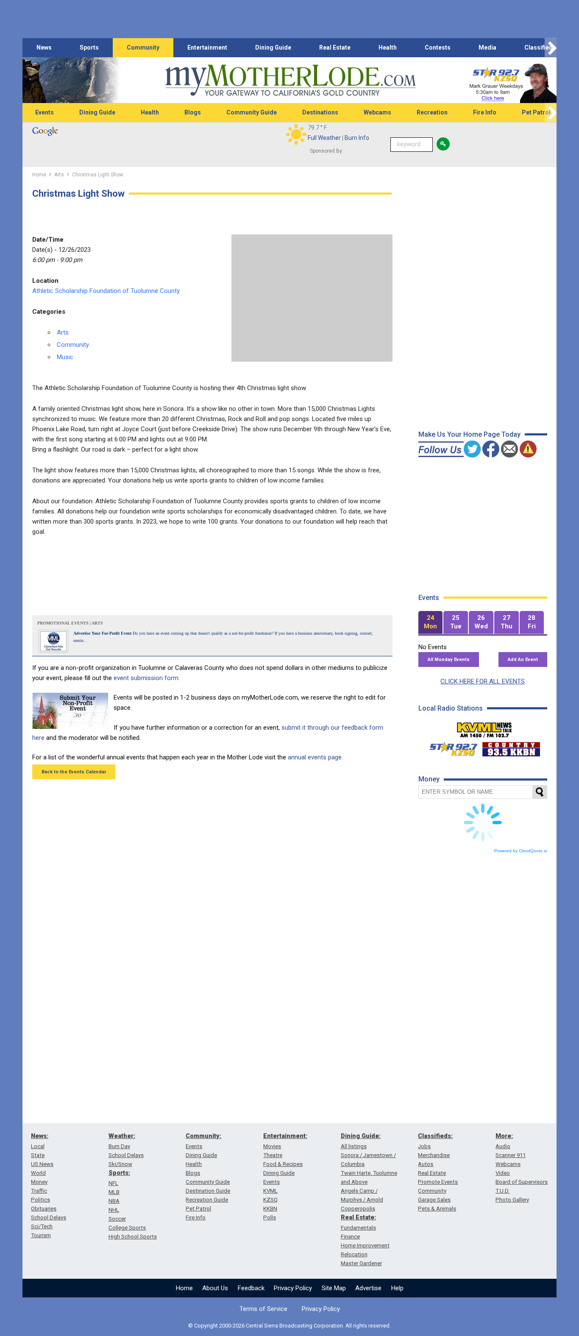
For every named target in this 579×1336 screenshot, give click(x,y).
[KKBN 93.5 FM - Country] (511, 747)
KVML (270, 1191)
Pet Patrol (536, 112)
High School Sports (133, 1236)
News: (39, 1136)
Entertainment (207, 47)
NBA (114, 1201)
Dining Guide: (361, 1136)
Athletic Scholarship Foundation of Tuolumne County (106, 291)
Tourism (41, 1235)
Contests (438, 47)
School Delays (48, 1217)
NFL (113, 1183)
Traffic (39, 1191)
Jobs (424, 1146)
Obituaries (43, 1208)
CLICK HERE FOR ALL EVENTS (482, 681)
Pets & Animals (437, 1208)
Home (184, 1288)
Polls (269, 1217)
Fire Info (484, 112)
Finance (350, 1236)
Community (143, 47)
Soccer (117, 1219)
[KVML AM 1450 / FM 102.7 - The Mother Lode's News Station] (484, 727)
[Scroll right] (551, 47)
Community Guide (251, 112)
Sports (89, 47)
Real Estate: (358, 1217)
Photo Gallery (512, 1200)
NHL (114, 1210)
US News (42, 1164)
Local (38, 1146)
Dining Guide (273, 47)
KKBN (270, 1208)
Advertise (368, 1288)
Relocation (354, 1254)
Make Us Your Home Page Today (469, 434)
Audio (502, 1146)
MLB (114, 1192)
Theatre (272, 1155)
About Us (215, 1288)
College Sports (127, 1227)
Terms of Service (263, 1309)
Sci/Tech (42, 1226)
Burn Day (119, 1146)
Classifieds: (435, 1136)
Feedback (251, 1288)
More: (504, 1136)
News (44, 47)
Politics (40, 1200)
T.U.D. (502, 1191)
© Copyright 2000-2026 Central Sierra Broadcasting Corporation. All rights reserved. (289, 1325)
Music (65, 357)
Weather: (122, 1136)
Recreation (432, 112)
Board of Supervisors (521, 1182)
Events (44, 112)
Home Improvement (365, 1245)
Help (397, 1288)
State (38, 1155)
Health (388, 47)
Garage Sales (434, 1200)
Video (502, 1173)
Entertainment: (285, 1136)
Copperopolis (358, 1208)
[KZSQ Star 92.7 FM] (450, 747)
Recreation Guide (207, 1200)
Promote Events (438, 1182)
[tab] (430, 622)
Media (487, 47)
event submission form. (147, 678)
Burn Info (357, 137)
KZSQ (270, 1200)
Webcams (377, 112)
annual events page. (315, 757)
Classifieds (540, 47)
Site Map (334, 1288)
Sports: (119, 1173)
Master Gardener (361, 1263)
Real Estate (335, 47)
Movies (272, 1146)
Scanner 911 (510, 1155)
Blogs (192, 112)
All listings (354, 1146)
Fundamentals (358, 1227)
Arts (63, 332)
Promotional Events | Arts (70, 623)
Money (39, 1182)
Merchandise (434, 1155)
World (38, 1173)
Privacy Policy (293, 1288)
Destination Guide (208, 1191)
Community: (203, 1136)
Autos (425, 1164)
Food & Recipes (283, 1164)
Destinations (320, 112)
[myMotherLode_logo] (290, 80)
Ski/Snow (120, 1164)
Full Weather (324, 137)
